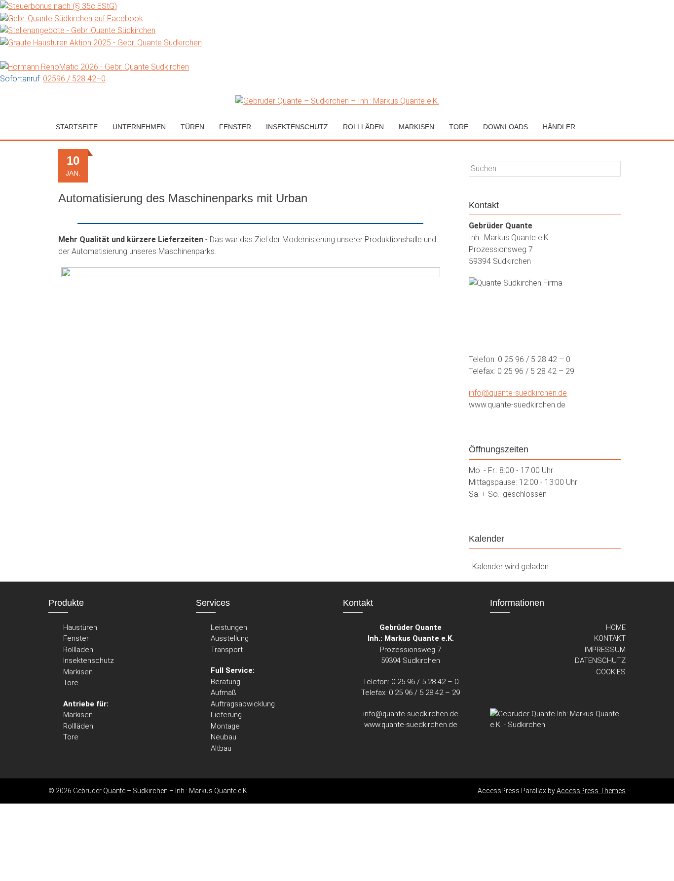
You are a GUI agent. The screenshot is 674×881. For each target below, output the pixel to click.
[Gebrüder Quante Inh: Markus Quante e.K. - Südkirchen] (557, 720)
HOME (616, 627)
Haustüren (80, 627)
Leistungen (229, 627)
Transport (227, 649)
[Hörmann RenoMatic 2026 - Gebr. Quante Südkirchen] (94, 66)
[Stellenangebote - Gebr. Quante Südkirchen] (77, 30)
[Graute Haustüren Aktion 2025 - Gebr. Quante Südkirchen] (101, 42)
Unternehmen (139, 127)
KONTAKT (610, 638)
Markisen (78, 671)
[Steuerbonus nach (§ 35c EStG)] (58, 5)
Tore (70, 682)
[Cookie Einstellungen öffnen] (74, 875)
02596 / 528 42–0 (74, 78)
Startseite (77, 127)
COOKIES (611, 671)
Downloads (505, 127)
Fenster (76, 638)
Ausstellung (230, 638)
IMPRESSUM (605, 649)
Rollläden (78, 649)
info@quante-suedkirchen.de (518, 393)
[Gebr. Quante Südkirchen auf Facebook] (71, 18)
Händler (559, 127)
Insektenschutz (297, 127)
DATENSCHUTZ (600, 660)
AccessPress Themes (591, 791)
